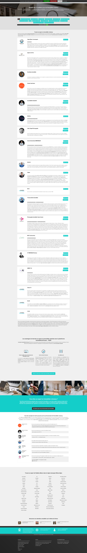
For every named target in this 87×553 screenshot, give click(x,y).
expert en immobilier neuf (24, 20)
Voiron (63, 503)
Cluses (24, 506)
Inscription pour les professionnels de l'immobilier (43, 408)
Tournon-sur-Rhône (63, 488)
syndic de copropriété (64, 20)
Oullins (50, 481)
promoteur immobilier (44, 20)
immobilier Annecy (37, 545)
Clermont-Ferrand (23, 505)
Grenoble (37, 486)
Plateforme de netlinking (21, 546)
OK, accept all (46, 1)
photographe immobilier (36, 20)
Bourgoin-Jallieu (23, 493)
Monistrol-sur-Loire (37, 505)
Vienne (63, 496)
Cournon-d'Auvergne (24, 508)
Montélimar (37, 508)
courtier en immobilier (56, 19)
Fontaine (37, 481)
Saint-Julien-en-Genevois (50, 508)
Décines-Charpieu (23, 510)
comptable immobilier (48, 19)
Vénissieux (63, 493)
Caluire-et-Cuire (24, 498)
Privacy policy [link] (65, 1)
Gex (36, 483)
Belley (24, 486)
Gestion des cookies (20, 545)
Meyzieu (37, 503)
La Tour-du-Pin (37, 491)
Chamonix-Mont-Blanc (24, 503)
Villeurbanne (63, 501)
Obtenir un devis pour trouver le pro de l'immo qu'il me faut (43, 373)
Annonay (24, 481)
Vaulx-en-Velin (63, 491)
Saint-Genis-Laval (50, 505)
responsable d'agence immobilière (54, 20)
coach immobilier (41, 19)
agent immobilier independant (25, 19)
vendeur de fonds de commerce (38, 22)
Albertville (23, 478)
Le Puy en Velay (37, 493)
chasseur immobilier (34, 19)
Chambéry (23, 501)
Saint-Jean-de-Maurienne (50, 506)
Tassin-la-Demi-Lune (63, 483)
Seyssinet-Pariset (63, 481)
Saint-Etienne (50, 501)
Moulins (50, 478)
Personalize (60, 1)
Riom (50, 491)
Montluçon (50, 476)
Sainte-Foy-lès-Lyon (50, 498)
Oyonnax (50, 483)
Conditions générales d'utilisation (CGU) (23, 543)
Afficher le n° (66, 74)
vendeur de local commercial (49, 22)
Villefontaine (63, 498)
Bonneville (23, 488)
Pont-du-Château (50, 486)
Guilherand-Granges (37, 488)
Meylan (37, 501)
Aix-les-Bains (24, 476)
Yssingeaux (63, 505)
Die (36, 476)
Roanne (50, 493)
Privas (50, 488)
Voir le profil (66, 39)
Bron (23, 496)
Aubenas (24, 483)
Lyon (37, 498)
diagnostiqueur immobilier (65, 19)
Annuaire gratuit (20, 542)
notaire (30, 20)
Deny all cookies (54, 1)
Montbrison (37, 506)
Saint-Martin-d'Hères (63, 476)
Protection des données (21, 544)
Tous (19, 19)
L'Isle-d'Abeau (37, 496)
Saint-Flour (50, 503)
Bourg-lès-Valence (24, 491)
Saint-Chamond (50, 496)
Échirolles (37, 478)
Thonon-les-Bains (63, 486)
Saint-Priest (63, 478)
